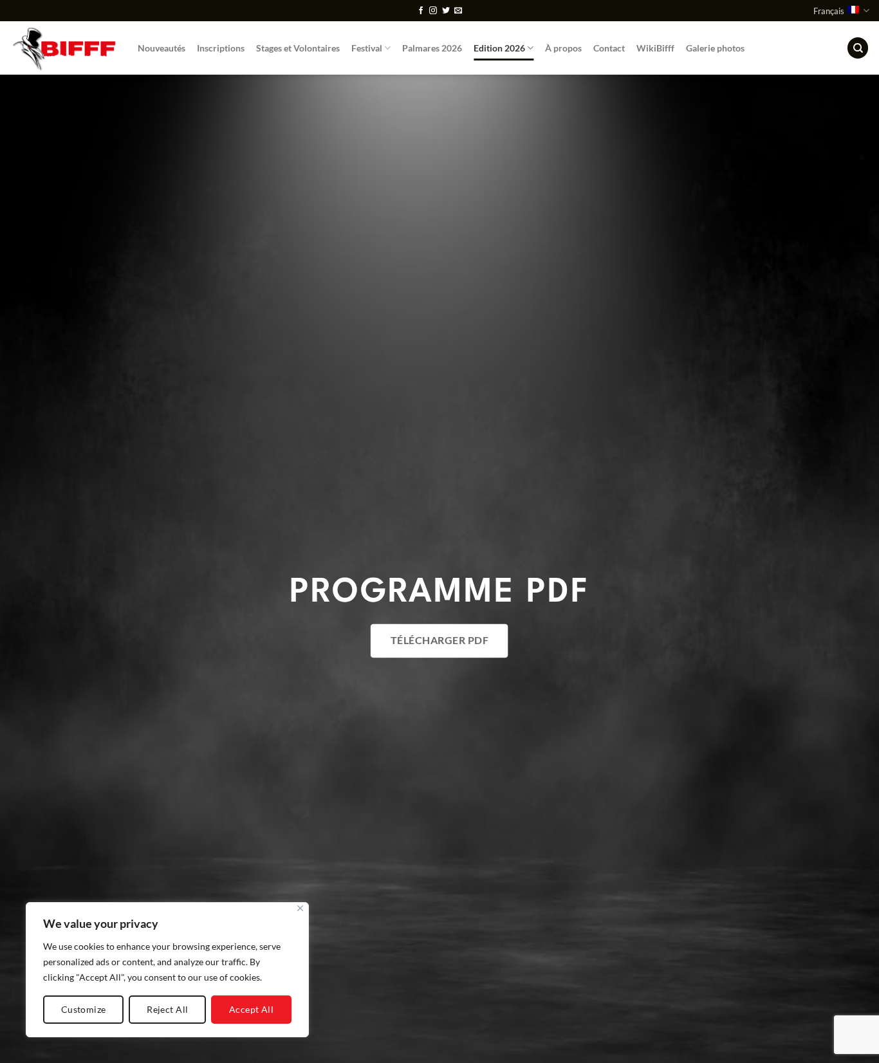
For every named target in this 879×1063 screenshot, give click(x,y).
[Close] (300, 908)
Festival (366, 47)
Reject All (167, 1009)
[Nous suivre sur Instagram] (433, 10)
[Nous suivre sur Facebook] (421, 10)
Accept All (251, 1009)
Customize (83, 1009)
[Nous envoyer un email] (458, 10)
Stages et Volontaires (298, 47)
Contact (609, 47)
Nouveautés (161, 47)
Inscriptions (221, 47)
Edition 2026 (499, 47)
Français (828, 11)
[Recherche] (857, 48)
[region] (167, 969)
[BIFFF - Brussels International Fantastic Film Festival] (64, 48)
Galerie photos (715, 47)
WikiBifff (655, 47)
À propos (563, 47)
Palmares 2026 (432, 47)
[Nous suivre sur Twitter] (446, 10)
